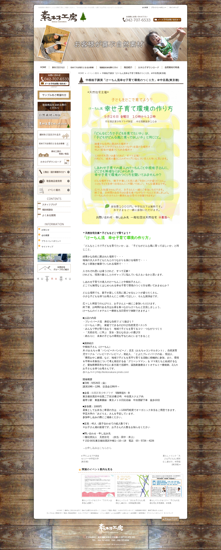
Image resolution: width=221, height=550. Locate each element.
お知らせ (45, 230)
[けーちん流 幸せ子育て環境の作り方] (130, 223)
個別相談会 (94, 513)
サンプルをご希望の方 (54, 513)
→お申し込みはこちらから (97, 448)
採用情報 (142, 513)
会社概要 (145, 7)
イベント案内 (93, 73)
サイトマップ (173, 7)
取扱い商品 (112, 510)
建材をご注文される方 (72, 510)
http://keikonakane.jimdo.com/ (113, 372)
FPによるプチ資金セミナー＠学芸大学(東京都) (90, 459)
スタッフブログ (83, 513)
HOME (81, 73)
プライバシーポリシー (158, 7)
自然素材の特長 (140, 510)
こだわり (103, 510)
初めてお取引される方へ (90, 510)
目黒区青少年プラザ (102, 393)
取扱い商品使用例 (70, 513)
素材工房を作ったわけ (155, 510)
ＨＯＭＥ (60, 510)
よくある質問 (115, 513)
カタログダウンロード (125, 510)
